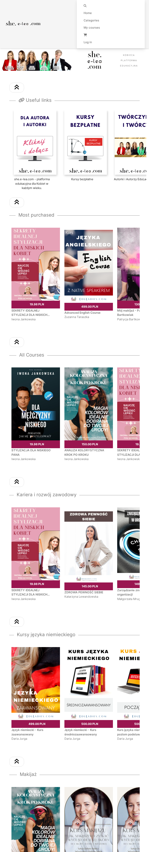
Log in (88, 42)
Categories (91, 20)
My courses (92, 27)
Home (88, 13)
